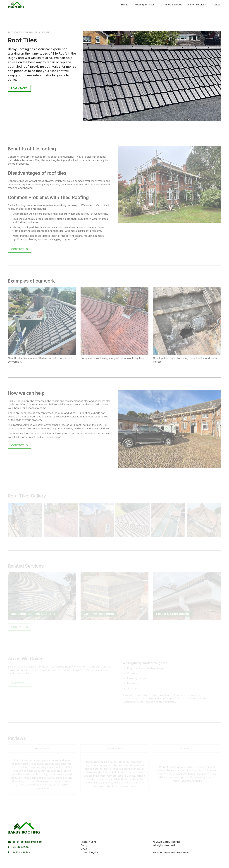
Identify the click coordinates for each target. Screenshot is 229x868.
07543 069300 (21, 851)
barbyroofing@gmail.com (27, 841)
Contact (216, 4)
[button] (4, 769)
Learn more (19, 88)
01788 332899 (20, 846)
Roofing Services (144, 4)
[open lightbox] (25, 520)
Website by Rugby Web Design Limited (171, 852)
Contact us (19, 249)
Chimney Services (171, 4)
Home (124, 4)
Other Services (197, 4)
